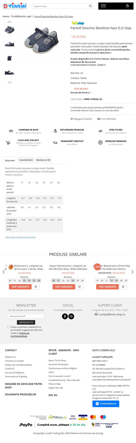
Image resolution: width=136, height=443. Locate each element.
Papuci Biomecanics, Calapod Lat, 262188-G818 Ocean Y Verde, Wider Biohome (24, 267)
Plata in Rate (55, 383)
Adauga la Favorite (82, 118)
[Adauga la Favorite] (36, 286)
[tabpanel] (42, 42)
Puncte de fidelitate (14, 372)
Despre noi (10, 356)
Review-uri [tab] (43, 159)
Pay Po (53, 395)
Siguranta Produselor (20, 394)
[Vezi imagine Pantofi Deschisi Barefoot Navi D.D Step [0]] (9, 30)
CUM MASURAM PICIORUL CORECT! (87, 64)
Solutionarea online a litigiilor (63, 368)
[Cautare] (90, 6)
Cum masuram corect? (60, 376)
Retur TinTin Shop (57, 360)
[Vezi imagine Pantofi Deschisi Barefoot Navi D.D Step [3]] (9, 72)
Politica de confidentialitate (18, 364)
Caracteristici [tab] (26, 159)
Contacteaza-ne (108, 403)
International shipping (16, 376)
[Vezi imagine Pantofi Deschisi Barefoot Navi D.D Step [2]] (9, 58)
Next (9, 82)
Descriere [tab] (10, 160)
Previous (9, 22)
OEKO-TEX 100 (56, 387)
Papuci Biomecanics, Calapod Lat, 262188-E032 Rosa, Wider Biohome (68, 267)
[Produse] (104, 6)
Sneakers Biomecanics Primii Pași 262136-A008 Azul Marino (111, 267)
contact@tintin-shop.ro (112, 314)
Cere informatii (108, 118)
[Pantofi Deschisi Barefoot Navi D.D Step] (42, 42)
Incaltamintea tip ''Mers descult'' (64, 380)
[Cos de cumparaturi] (127, 5)
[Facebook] (65, 316)
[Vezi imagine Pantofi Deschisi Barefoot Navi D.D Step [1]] (9, 44)
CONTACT (11, 350)
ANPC (51, 372)
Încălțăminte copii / (23, 16)
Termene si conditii (14, 360)
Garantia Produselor (58, 364)
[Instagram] (71, 316)
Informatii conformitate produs (20, 237)
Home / (6, 16)
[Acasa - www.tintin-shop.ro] (14, 6)
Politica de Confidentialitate (20, 335)
